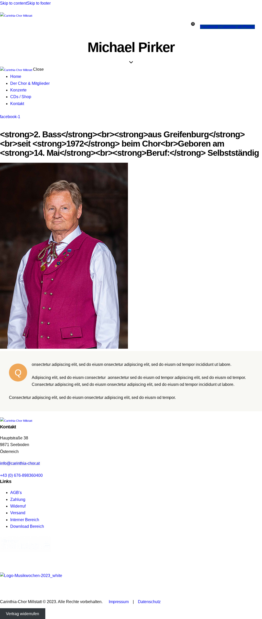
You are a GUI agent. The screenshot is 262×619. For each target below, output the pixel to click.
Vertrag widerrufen (22, 614)
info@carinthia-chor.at (20, 463)
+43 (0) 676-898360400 (21, 475)
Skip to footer (39, 3)
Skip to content (13, 3)
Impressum (119, 602)
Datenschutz (149, 602)
